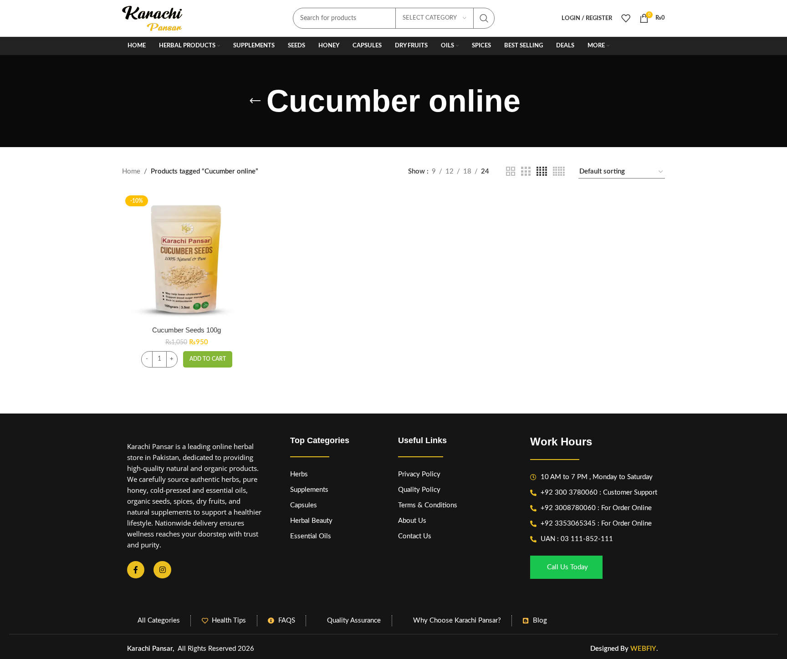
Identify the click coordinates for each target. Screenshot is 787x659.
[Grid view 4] (542, 171)
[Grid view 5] (559, 171)
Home (131, 171)
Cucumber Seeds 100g (186, 330)
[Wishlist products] (626, 18)
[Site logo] (153, 18)
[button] (207, 359)
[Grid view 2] (510, 171)
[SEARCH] (484, 18)
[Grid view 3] (525, 171)
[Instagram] (162, 569)
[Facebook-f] (135, 569)
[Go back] (255, 101)
